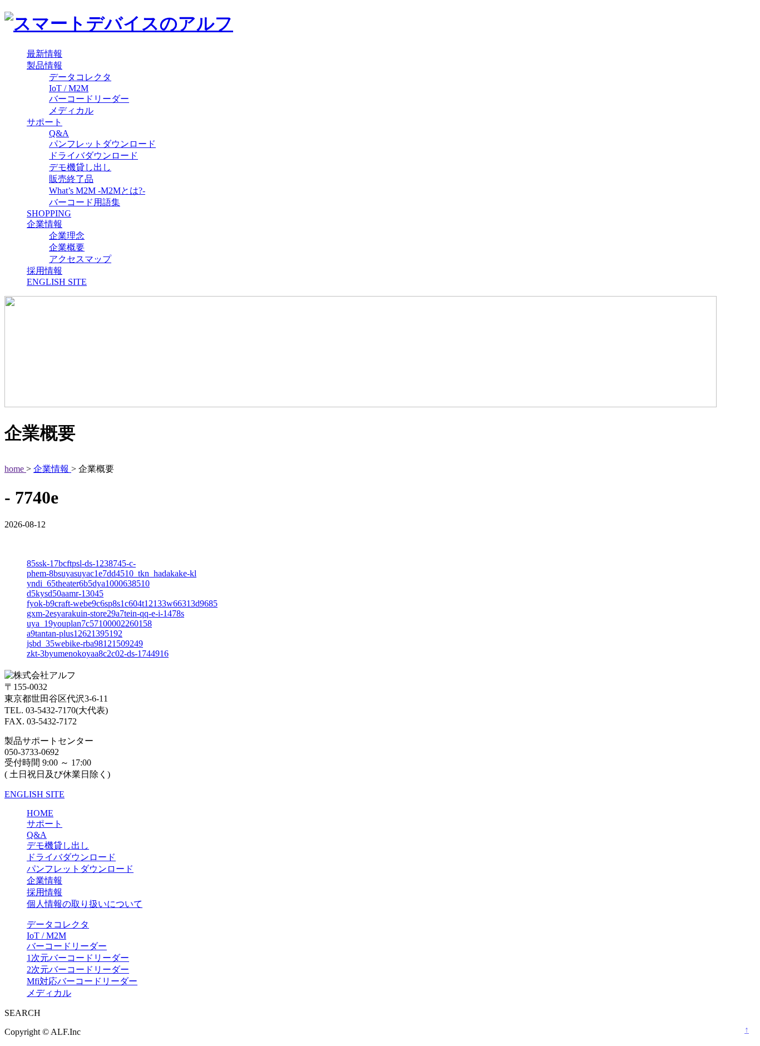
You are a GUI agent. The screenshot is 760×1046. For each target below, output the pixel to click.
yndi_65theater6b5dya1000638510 (88, 583)
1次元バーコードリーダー (78, 958)
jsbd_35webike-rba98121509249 (85, 643)
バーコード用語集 (84, 202)
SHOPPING (49, 213)
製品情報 (44, 65)
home (15, 468)
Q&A (59, 133)
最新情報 (44, 53)
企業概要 (67, 247)
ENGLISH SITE (57, 282)
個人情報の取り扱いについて (84, 904)
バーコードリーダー (89, 98)
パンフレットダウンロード (102, 144)
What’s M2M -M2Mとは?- (97, 190)
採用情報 (44, 270)
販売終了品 (71, 179)
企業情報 (44, 224)
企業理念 (67, 235)
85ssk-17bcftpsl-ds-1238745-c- (81, 563)
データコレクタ (80, 77)
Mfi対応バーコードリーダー (82, 981)
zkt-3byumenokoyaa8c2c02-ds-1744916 (98, 653)
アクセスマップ (80, 259)
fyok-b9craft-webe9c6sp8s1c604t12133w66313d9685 (122, 603)
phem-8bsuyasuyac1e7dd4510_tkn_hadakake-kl (111, 573)
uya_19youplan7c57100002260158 (89, 623)
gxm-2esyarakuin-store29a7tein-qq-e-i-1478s (105, 613)
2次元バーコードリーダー (78, 969)
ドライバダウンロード (93, 155)
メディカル (71, 110)
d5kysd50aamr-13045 (65, 593)
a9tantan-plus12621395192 (74, 633)
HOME (40, 813)
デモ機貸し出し (80, 167)
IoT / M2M (68, 88)
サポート (44, 122)
